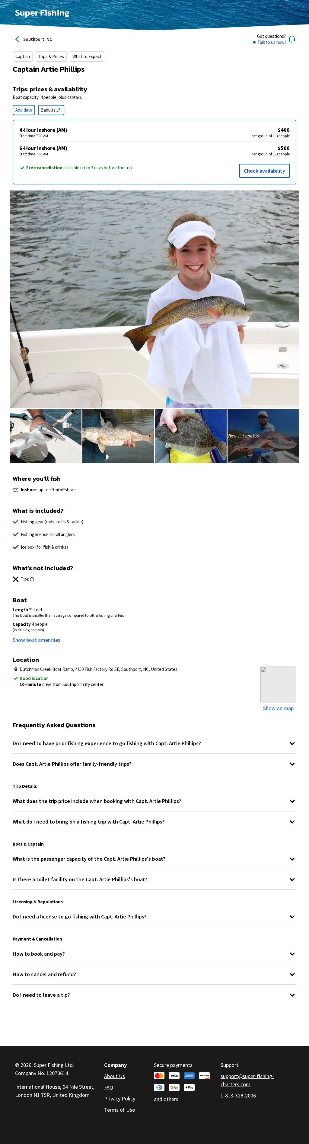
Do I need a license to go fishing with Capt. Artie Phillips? (80, 916)
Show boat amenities (36, 639)
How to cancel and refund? (44, 974)
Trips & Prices (51, 56)
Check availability (264, 170)
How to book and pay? (39, 953)
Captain (22, 56)
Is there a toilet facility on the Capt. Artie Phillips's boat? (80, 879)
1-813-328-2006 (238, 1095)
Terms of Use (119, 1109)
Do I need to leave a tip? (41, 994)
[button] (273, 39)
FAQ (108, 1087)
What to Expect (87, 56)
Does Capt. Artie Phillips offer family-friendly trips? (72, 763)
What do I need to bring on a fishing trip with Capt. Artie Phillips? (89, 821)
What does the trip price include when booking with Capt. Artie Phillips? (97, 801)
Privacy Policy (119, 1098)
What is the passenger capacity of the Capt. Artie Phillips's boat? (89, 858)
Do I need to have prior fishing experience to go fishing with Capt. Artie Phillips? (107, 743)
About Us (114, 1076)
